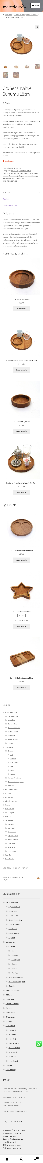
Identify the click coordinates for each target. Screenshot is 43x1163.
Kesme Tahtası (13, 732)
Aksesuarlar (9, 747)
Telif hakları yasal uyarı (12, 1148)
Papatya (13, 774)
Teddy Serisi (12, 851)
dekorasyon (28, 173)
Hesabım (7, 1159)
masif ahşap (32, 176)
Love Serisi (11, 843)
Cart (33, 1157)
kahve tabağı (14, 176)
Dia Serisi (11, 828)
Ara (21, 1159)
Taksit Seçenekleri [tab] (10, 205)
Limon (12, 770)
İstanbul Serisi (13, 840)
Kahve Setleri (12, 724)
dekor (22, 173)
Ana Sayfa (8, 15)
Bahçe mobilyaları (11, 789)
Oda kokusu (9, 809)
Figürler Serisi (13, 836)
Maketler (11, 786)
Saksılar (8, 816)
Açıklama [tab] (6, 192)
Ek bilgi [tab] (5, 199)
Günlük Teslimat (11, 801)
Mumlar (8, 805)
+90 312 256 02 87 (18, 1097)
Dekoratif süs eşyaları (16, 782)
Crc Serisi (14, 171)
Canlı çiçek (9, 797)
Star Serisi (11, 847)
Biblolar (8, 793)
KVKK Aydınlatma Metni (12, 1145)
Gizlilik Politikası (9, 1136)
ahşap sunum (14, 173)
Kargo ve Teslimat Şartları (13, 1139)
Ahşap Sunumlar (19, 15)
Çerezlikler (11, 720)
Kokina (12, 766)
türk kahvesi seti (18, 178)
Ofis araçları (9, 813)
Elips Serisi (12, 832)
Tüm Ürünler (9, 859)
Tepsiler (11, 743)
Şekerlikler (11, 735)
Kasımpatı (14, 762)
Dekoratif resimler (14, 778)
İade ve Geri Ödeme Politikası (14, 1130)
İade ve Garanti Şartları (12, 1133)
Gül (11, 755)
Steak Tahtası (13, 739)
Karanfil (13, 759)
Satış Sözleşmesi (9, 1142)
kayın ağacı (23, 176)
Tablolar (8, 855)
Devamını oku (21, 308)
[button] (37, 27)
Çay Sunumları (13, 716)
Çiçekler (11, 751)
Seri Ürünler (9, 820)
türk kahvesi (7, 178)
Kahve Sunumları (31, 15)
